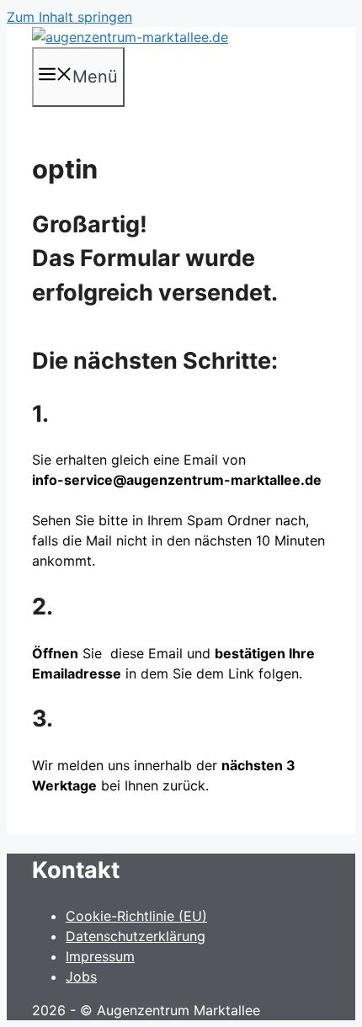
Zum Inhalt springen (69, 16)
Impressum (100, 956)
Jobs (81, 976)
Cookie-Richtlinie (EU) (136, 915)
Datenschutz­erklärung (135, 936)
